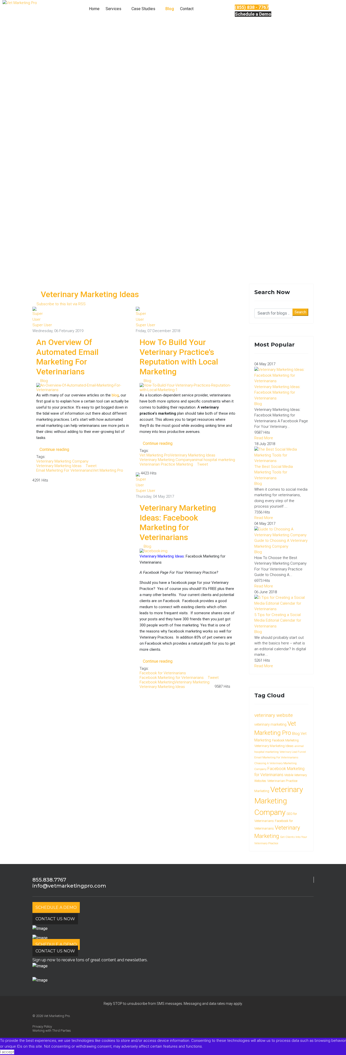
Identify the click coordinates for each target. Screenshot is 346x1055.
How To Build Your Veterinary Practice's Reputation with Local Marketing (179, 356)
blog (115, 395)
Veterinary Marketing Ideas (59, 466)
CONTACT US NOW (55, 918)
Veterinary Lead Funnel (293, 752)
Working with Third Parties (51, 1030)
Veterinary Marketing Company (62, 461)
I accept (7, 1052)
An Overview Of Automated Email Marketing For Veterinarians (67, 356)
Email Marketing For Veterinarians (64, 470)
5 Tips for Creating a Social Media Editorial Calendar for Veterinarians (277, 620)
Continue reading (54, 449)
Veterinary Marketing (192, 682)
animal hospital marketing (213, 459)
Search (300, 312)
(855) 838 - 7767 (251, 7)
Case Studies (143, 8)
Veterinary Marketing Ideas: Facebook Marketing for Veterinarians (178, 522)
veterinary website (273, 715)
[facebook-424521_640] (281, 455)
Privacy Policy (42, 1026)
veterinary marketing (270, 724)
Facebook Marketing (157, 682)
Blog (169, 8)
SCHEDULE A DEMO (56, 907)
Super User (42, 325)
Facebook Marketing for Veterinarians (172, 677)
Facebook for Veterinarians (163, 673)
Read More (263, 438)
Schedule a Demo (253, 14)
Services (113, 8)
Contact (187, 8)
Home (94, 8)
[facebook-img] (281, 375)
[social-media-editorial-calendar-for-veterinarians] (281, 603)
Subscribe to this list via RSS (61, 304)
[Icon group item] (45, 1021)
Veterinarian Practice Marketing (166, 464)
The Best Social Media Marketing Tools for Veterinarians (273, 472)
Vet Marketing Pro (108, 470)
